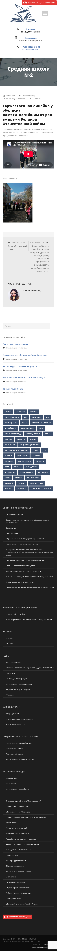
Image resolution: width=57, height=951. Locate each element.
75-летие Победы (12, 417)
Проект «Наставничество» (17, 806)
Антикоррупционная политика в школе (22, 844)
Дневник (30, 29)
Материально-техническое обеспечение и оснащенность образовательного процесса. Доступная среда (29, 552)
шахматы (9, 483)
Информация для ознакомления (19, 719)
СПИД (41, 428)
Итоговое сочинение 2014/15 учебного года (24, 377)
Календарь (31, 38)
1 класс (8, 412)
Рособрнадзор (27, 428)
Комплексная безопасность (17, 833)
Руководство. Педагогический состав (22, 544)
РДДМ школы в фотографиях (18, 689)
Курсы (24, 423)
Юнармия (10, 695)
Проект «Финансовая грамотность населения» (26, 817)
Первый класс (10, 428)
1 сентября (20, 412)
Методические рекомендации (19, 684)
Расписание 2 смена (14, 754)
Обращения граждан (15, 866)
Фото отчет (11, 783)
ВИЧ (25, 417)
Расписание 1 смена (14, 748)
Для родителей (12, 713)
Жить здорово (11, 423)
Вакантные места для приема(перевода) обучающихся (29, 576)
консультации (24, 461)
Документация (12, 778)
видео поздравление (29, 445)
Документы (11, 528)
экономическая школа (40, 489)
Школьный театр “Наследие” (18, 812)
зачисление (22, 456)
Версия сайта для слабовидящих (41, 2)
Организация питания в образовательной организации (30, 587)
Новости (37, 98)
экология (21, 489)
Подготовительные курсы (15, 344)
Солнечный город (13, 434)
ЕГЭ (47, 417)
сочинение (43, 472)
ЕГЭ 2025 (9, 638)
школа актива (36, 483)
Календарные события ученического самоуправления (29, 619)
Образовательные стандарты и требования (25, 539)
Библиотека (11, 877)
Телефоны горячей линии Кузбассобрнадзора (25, 355)
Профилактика (12, 855)
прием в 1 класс (26, 472)
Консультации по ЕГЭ (13, 389)
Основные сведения (14, 514)
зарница (8, 456)
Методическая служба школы (18, 850)
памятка (17, 467)
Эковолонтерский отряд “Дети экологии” (23, 801)
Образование (12, 533)
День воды (36, 417)
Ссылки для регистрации (16, 678)
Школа (48, 434)
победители (31, 467)
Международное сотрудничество (20, 582)
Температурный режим (16, 860)
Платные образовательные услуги (20, 565)
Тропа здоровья (33, 434)
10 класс (33, 412)
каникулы (36, 456)
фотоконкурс (33, 478)
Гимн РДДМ (10, 673)
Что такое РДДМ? (13, 662)
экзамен (8, 489)
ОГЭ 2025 (9, 644)
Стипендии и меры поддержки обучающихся (25, 560)
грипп (35, 450)
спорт (7, 478)
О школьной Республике (16, 614)
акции (33, 439)
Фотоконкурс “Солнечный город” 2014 (21, 366)
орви (7, 467)
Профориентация (13, 898)
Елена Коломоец (28, 96)
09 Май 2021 (11, 96)
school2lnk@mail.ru (30, 49)
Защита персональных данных (19, 871)
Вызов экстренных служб (16, 828)
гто (44, 450)
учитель (18, 478)
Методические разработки (17, 789)
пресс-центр (10, 472)
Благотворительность (15, 724)
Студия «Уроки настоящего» (18, 887)
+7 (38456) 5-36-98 (30, 47)
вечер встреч (10, 445)
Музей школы (11, 822)
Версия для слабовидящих (19, 916)
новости (40, 461)
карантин (9, 461)
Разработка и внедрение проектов (21, 839)
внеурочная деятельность (16, 450)
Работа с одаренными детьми (19, 893)
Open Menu (45, 13)
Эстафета (21, 439)
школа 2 (21, 483)
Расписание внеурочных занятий (20, 759)
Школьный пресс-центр (16, 882)
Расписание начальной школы (19, 743)
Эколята (8, 439)
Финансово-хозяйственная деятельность (23, 571)
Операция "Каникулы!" (41, 423)
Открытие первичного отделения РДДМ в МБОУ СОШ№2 (30, 668)
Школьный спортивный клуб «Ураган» (22, 904)
